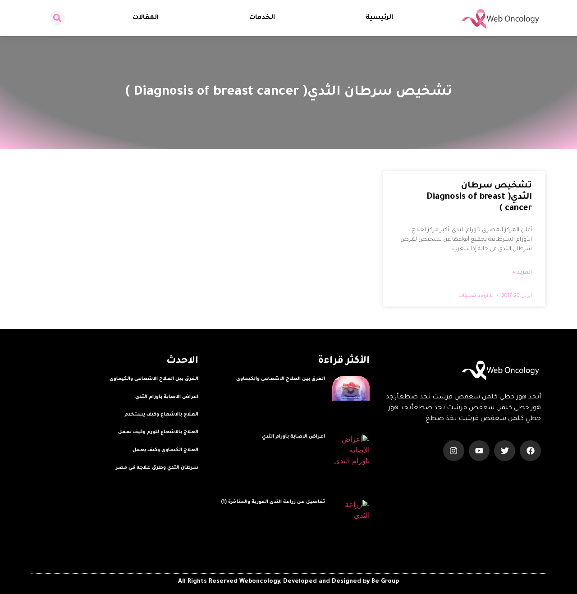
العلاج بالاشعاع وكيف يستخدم (161, 414)
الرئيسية (379, 18)
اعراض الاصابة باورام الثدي (293, 436)
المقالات (146, 18)
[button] (57, 18)
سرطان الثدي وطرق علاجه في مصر (157, 468)
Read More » (310, 390)
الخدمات (262, 18)
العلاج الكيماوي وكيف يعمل (165, 450)
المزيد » (522, 272)
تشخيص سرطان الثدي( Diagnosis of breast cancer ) (479, 197)
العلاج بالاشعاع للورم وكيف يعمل (158, 432)
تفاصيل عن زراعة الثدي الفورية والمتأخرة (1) (273, 502)
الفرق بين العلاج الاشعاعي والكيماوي (280, 379)
